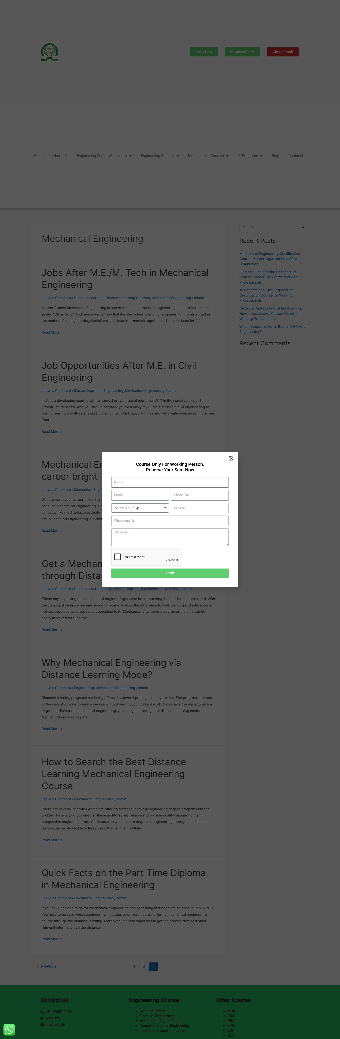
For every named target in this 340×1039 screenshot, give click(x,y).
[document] (170, 519)
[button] (231, 458)
